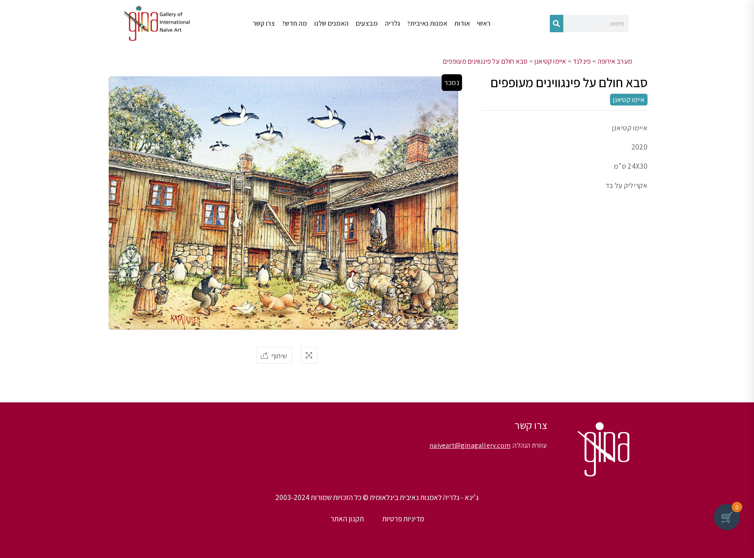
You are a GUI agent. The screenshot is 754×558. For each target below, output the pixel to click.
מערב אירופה (615, 61)
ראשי (483, 23)
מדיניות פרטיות (403, 519)
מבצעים (367, 23)
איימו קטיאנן (550, 61)
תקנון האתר (347, 519)
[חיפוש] (556, 23)
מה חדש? (294, 23)
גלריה (392, 23)
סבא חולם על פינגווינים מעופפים (485, 61)
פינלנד (582, 61)
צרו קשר (264, 23)
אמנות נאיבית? (427, 23)
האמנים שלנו (331, 23)
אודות (462, 23)
